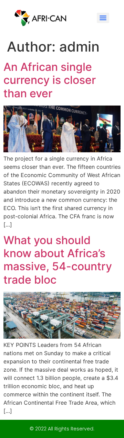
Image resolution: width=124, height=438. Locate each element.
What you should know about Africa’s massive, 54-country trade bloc (57, 259)
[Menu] (103, 18)
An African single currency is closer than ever (49, 80)
